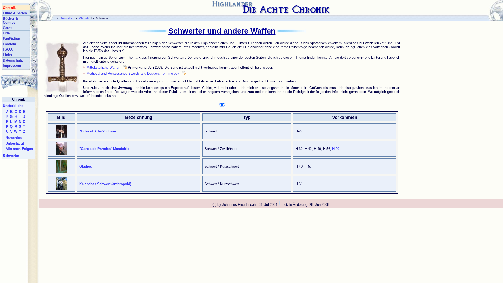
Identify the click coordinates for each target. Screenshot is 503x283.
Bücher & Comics (10, 20)
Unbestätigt (15, 143)
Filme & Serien (15, 13)
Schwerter (11, 156)
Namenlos (14, 138)
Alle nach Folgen (19, 149)
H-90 (335, 149)
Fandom (9, 44)
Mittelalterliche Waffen (103, 67)
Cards (7, 28)
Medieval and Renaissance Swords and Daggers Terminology (132, 73)
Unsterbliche (13, 106)
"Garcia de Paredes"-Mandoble (104, 149)
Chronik (84, 18)
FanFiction (11, 39)
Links (7, 55)
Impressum (12, 66)
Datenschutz (13, 60)
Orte (6, 33)
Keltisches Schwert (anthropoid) (105, 184)
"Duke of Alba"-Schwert (98, 131)
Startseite (66, 18)
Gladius (85, 166)
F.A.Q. (8, 49)
